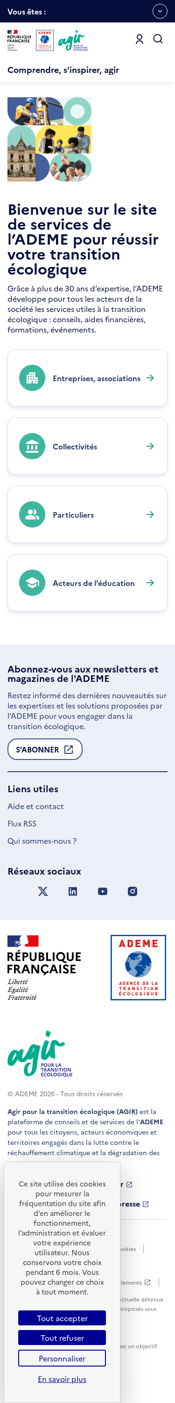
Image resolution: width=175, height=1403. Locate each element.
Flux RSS (21, 823)
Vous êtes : (26, 14)
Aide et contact (35, 806)
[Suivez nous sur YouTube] (102, 892)
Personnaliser (62, 1358)
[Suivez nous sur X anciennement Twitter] (43, 892)
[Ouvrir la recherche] (158, 39)
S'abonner (37, 752)
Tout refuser (62, 1337)
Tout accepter (62, 1318)
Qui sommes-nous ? (42, 840)
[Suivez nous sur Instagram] (132, 892)
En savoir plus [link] (62, 1379)
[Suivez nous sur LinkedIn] (73, 891)
